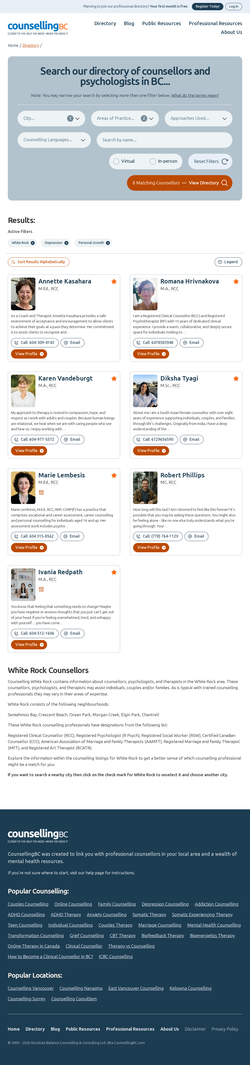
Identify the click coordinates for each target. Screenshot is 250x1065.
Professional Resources (215, 23)
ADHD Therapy (66, 914)
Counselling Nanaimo (81, 988)
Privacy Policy (225, 1029)
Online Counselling (73, 904)
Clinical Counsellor (84, 946)
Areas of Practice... (121, 118)
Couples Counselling (28, 904)
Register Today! (207, 6)
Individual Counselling (70, 925)
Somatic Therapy (149, 914)
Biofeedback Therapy (163, 935)
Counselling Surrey (26, 999)
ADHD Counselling (26, 914)
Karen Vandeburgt (65, 378)
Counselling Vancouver (31, 988)
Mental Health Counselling (214, 925)
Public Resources (161, 23)
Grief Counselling (87, 935)
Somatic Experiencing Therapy (202, 914)
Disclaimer (195, 1029)
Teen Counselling (25, 925)
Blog (129, 23)
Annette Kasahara (64, 281)
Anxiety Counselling (107, 914)
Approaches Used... (190, 118)
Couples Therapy (116, 925)
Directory (105, 23)
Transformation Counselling (36, 935)
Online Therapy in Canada (34, 946)
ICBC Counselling (116, 956)
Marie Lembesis (61, 475)
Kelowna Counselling (191, 988)
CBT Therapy (123, 935)
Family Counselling (117, 904)
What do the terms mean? (195, 95)
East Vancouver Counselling (136, 988)
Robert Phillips (182, 475)
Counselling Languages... (48, 139)
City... (47, 118)
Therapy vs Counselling (131, 946)
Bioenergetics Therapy (212, 935)
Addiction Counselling (217, 904)
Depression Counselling (165, 904)
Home (13, 45)
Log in (233, 6)
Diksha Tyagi (179, 378)
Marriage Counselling (159, 925)
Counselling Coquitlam (74, 999)
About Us (231, 32)
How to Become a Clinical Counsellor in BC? (50, 956)
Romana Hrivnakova (189, 281)
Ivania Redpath (60, 572)
